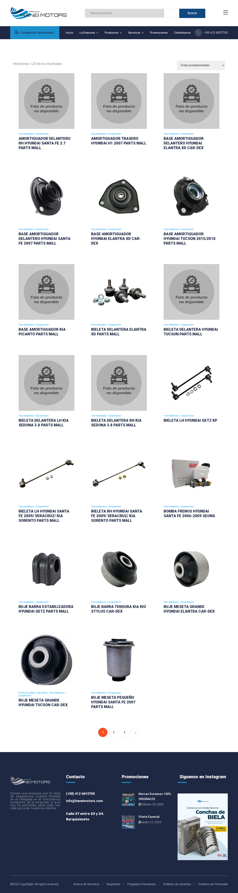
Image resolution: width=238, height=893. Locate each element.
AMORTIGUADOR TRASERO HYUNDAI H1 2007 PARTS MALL (118, 140)
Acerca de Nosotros (86, 884)
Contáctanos (182, 33)
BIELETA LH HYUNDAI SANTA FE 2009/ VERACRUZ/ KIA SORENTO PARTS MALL (44, 516)
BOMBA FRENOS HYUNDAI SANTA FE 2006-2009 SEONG (189, 513)
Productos (111, 33)
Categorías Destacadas (37, 32)
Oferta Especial (149, 817)
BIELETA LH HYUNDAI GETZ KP (190, 420)
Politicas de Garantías (177, 884)
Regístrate (113, 884)
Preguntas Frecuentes (141, 884)
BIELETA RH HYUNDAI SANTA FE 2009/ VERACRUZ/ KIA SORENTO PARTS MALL (116, 516)
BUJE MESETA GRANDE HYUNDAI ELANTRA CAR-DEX (189, 609)
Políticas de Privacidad (213, 884)
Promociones (159, 33)
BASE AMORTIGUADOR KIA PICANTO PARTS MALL (42, 331)
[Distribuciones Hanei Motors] (38, 13)
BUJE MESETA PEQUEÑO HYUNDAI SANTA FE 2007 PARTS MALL (113, 702)
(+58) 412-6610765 (80, 793)
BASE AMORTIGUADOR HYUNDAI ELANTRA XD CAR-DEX (116, 238)
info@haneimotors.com (84, 800)
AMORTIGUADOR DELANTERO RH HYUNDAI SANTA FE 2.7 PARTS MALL (44, 143)
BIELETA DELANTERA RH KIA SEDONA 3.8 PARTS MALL (116, 422)
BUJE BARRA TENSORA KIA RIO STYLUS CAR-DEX (118, 609)
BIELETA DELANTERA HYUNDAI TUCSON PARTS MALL (191, 331)
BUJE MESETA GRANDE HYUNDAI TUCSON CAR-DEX (43, 702)
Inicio (69, 33)
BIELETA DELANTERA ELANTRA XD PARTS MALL (118, 331)
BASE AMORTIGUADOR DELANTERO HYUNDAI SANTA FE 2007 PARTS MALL (44, 238)
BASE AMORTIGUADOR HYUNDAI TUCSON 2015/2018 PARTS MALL (190, 238)
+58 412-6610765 (216, 32)
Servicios (134, 33)
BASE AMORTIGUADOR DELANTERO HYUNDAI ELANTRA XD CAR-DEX (184, 143)
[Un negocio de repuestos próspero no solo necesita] (203, 826)
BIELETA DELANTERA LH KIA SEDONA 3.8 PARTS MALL (44, 422)
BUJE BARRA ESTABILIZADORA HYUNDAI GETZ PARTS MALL (46, 609)
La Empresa (87, 33)
